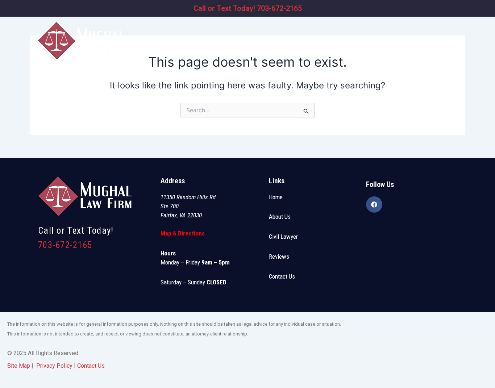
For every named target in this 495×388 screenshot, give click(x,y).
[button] (322, 46)
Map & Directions (183, 233)
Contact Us (282, 276)
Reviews (401, 46)
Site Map (18, 365)
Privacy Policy (54, 365)
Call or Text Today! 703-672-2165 (248, 8)
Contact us (450, 46)
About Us (280, 216)
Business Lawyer (278, 46)
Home (216, 46)
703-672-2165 (65, 245)
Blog (422, 46)
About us (240, 46)
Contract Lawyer (365, 46)
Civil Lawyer (320, 46)
